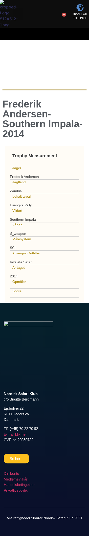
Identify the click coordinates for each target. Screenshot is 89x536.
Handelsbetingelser (19, 484)
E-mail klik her (15, 434)
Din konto (11, 473)
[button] (18, 14)
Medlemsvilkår (15, 479)
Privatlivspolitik (16, 490)
